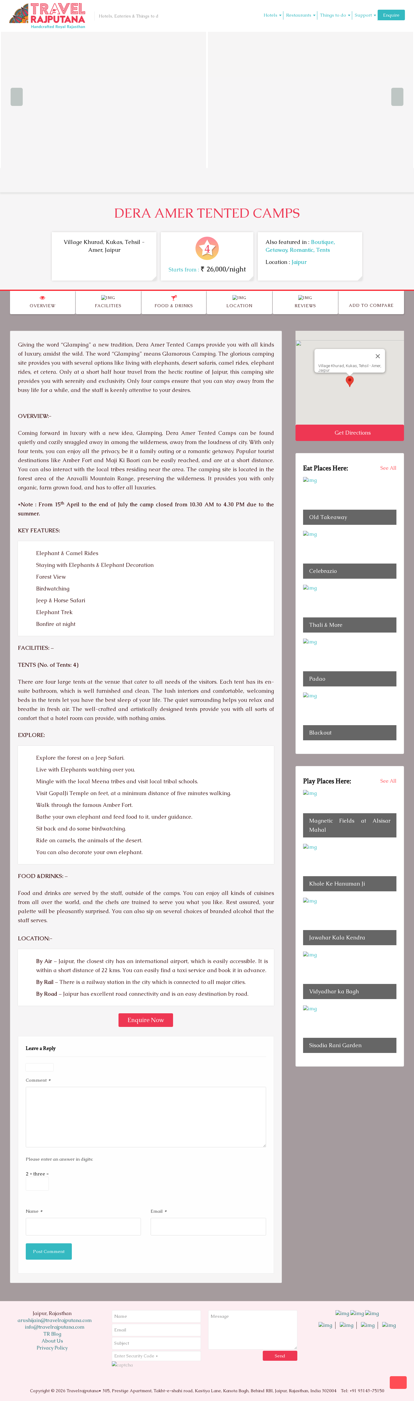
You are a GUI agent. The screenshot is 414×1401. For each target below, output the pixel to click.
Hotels (270, 15)
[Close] (377, 356)
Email (159, 1210)
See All (388, 468)
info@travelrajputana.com (54, 1327)
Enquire (391, 15)
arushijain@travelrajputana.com (54, 1320)
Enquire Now (146, 1020)
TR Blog (52, 1334)
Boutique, (323, 241)
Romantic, (303, 249)
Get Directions (352, 432)
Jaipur (299, 261)
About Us (52, 1341)
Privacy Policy (52, 1348)
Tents (323, 249)
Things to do (333, 15)
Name (34, 1210)
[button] (350, 381)
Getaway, (277, 249)
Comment (38, 1079)
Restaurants (298, 15)
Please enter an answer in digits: (59, 1159)
